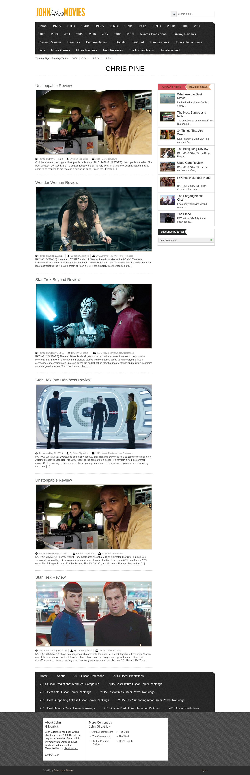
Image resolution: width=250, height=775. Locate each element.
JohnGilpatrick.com (102, 731)
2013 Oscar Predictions (89, 676)
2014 (67, 34)
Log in (203, 770)
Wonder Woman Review (56, 182)
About (61, 676)
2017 (105, 34)
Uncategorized (170, 50)
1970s (128, 26)
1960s (114, 26)
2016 (92, 34)
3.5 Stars (97, 58)
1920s (57, 26)
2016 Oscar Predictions (184, 708)
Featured (138, 42)
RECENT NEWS (198, 86)
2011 (197, 26)
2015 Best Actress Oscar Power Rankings (127, 692)
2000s (171, 26)
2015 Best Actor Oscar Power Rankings (65, 692)
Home (42, 26)
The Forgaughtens (141, 50)
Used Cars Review (190, 162)
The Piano (184, 214)
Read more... (71, 748)
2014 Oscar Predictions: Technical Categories (69, 684)
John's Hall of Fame (188, 42)
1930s (71, 26)
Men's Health (126, 741)
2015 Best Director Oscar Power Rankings (67, 708)
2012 (41, 34)
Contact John (52, 755)
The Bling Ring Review (192, 149)
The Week (124, 736)
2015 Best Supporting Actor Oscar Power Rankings (151, 700)
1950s (100, 26)
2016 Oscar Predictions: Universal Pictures (132, 708)
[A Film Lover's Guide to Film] (60, 15)
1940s (85, 26)
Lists (41, 50)
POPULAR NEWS (171, 86)
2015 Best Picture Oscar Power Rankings (135, 684)
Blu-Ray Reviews (184, 34)
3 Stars (109, 58)
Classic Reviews (49, 42)
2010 (184, 26)
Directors (73, 42)
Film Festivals (159, 42)
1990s (157, 26)
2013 (54, 34)
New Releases (113, 50)
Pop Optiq (124, 731)
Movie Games (60, 50)
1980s (142, 26)
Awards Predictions (153, 34)
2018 (117, 34)
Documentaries (96, 42)
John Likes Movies (63, 770)
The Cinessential (101, 736)
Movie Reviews (86, 50)
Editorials (119, 42)
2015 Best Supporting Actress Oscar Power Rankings (74, 700)
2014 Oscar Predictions (128, 676)
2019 (130, 34)
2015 (79, 34)
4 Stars (84, 58)
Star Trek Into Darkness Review (63, 380)
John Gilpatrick (80, 159)
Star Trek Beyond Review (57, 279)
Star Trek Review (50, 577)
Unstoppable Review (53, 85)
